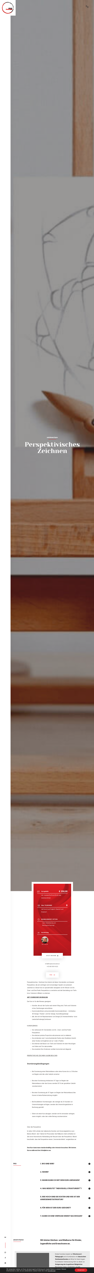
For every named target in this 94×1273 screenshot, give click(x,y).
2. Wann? (44, 1172)
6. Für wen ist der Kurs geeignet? (55, 1208)
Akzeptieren (80, 1270)
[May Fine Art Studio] (8, 7)
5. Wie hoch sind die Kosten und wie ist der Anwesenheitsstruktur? (60, 1198)
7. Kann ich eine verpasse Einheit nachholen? (61, 1216)
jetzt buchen (51, 955)
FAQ (51, 975)
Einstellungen (52, 1271)
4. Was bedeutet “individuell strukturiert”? (61, 1188)
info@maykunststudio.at (52, 964)
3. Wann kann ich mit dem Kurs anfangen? (60, 1180)
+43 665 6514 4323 (52, 966)
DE (5, 1237)
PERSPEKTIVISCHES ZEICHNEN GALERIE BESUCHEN (42, 1055)
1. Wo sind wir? (47, 1164)
